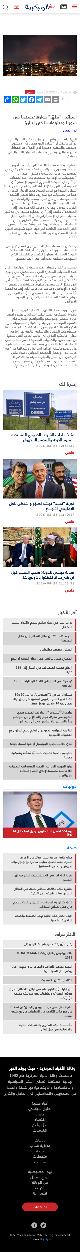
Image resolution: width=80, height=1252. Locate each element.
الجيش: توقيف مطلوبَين (56, 649)
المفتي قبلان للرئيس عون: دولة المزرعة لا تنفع (41, 658)
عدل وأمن (40, 1124)
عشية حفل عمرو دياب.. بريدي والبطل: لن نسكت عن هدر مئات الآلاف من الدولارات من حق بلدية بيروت (41, 1011)
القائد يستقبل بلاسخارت (56, 980)
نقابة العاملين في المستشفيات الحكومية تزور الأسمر (43, 877)
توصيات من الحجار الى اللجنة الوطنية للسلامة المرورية (43, 683)
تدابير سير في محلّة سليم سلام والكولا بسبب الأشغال (42, 624)
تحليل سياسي (40, 1108)
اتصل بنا (40, 1193)
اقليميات (40, 1130)
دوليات (70, 785)
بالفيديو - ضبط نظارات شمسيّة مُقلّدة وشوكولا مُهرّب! (41, 755)
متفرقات (40, 1156)
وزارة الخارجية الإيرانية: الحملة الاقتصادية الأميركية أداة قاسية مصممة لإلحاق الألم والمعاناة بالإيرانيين (40, 770)
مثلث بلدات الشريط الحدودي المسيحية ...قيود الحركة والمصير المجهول (43, 437)
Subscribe (40, 1206)
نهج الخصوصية (40, 1171)
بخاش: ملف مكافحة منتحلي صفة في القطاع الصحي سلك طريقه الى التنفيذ (43, 891)
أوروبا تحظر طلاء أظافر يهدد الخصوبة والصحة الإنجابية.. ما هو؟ (43, 917)
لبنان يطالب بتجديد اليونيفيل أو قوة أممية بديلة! (41, 744)
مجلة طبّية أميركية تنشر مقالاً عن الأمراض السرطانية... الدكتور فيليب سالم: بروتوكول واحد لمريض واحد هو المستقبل (41, 861)
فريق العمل (40, 1177)
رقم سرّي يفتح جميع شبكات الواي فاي (48, 944)
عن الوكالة (40, 1182)
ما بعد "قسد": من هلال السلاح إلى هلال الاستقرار (45, 638)
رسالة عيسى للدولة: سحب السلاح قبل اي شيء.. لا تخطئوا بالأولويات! (42, 574)
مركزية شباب (40, 1145)
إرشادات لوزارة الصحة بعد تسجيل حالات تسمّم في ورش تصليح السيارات (42, 904)
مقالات (40, 1161)
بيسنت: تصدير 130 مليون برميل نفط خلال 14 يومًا (42, 832)
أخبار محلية (40, 1103)
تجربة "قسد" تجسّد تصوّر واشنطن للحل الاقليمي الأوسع (41, 505)
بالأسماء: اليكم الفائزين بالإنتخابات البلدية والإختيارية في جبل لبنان (45, 1027)
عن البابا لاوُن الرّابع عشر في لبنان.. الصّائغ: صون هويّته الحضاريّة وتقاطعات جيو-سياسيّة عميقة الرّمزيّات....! (41, 993)
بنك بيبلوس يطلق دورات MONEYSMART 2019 (44, 955)
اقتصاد (40, 1119)
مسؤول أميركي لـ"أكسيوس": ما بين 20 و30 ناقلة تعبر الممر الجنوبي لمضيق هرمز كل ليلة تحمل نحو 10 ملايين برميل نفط (43, 699)
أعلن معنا (40, 1187)
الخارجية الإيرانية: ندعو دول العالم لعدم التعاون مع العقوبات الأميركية (40, 732)
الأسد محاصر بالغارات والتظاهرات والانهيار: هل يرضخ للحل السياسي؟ (42, 968)
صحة (72, 847)
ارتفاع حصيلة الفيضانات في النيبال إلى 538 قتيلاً (44, 669)
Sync (48, 1239)
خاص (69, 452)
